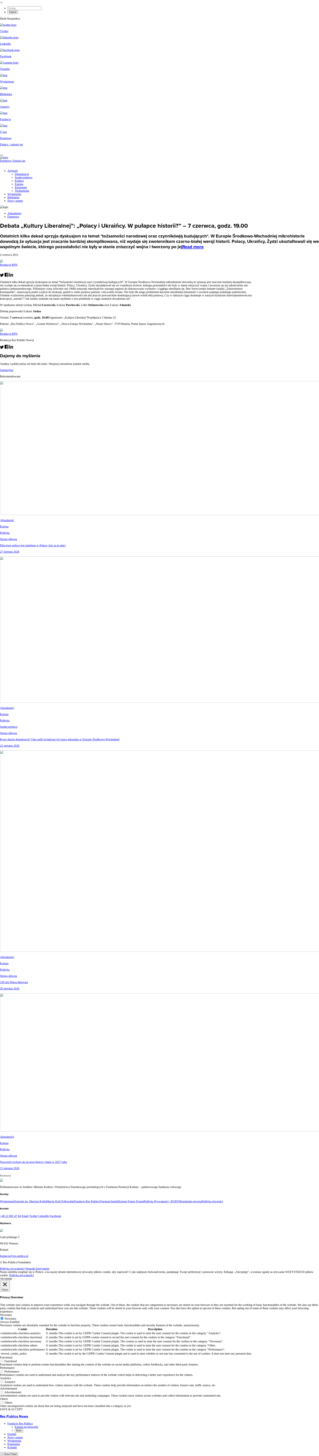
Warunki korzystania (37, 1268)
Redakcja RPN (9, 264)
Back (19, 1430)
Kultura (19, 180)
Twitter (33, 1216)
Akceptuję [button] (6, 1278)
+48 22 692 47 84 (10, 1216)
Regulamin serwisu (190, 1201)
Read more (193, 247)
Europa (19, 184)
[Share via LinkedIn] (11, 275)
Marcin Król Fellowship (60, 1201)
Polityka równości (212, 1201)
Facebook (55, 1216)
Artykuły (12, 170)
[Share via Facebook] (6, 275)
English (11, 1434)
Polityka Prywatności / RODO (161, 1201)
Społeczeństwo (23, 177)
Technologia (22, 190)
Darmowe (6, 138)
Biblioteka (13, 197)
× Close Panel (9, 1454)
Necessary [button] (6, 1314)
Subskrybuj (6, 370)
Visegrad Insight (109, 1201)
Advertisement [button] (8, 1388)
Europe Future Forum (131, 1201)
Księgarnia (13, 1444)
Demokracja (22, 174)
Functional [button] (6, 1357)
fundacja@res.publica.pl (14, 1256)
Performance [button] (7, 1367)
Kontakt (12, 1447)
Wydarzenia (14, 194)
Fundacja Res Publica (87, 1201)
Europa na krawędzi (26, 1426)
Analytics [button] (5, 1378)
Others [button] (4, 1398)
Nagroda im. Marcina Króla (30, 1201)
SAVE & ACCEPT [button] (11, 1409)
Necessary (10, 1318)
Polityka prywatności (12, 1268)
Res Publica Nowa (14, 1416)
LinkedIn (43, 1216)
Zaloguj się (18, 160)
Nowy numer (15, 200)
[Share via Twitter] (2, 275)
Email (25, 1216)
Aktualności (14, 213)
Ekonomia (21, 187)
